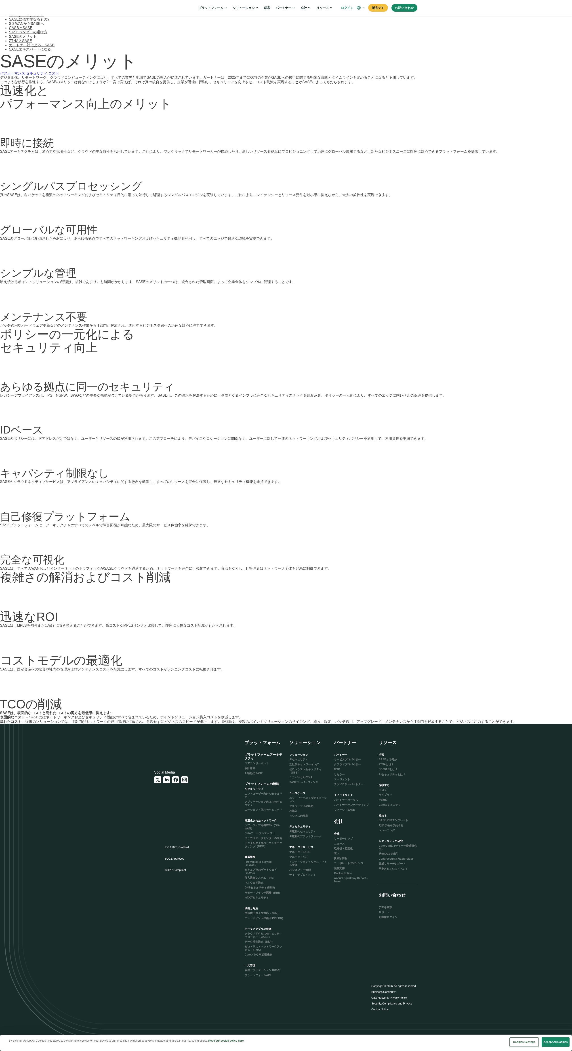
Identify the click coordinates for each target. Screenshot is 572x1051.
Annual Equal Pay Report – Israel (351, 880)
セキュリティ (36, 73)
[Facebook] (175, 779)
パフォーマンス (12, 73)
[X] (157, 779)
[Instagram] (184, 779)
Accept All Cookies (555, 1042)
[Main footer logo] (176, 746)
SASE (151, 77)
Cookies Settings (524, 1042)
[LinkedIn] (166, 779)
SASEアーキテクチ (15, 151)
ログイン (347, 8)
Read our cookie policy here (226, 1040)
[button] (361, 8)
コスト (53, 73)
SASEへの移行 (284, 77)
